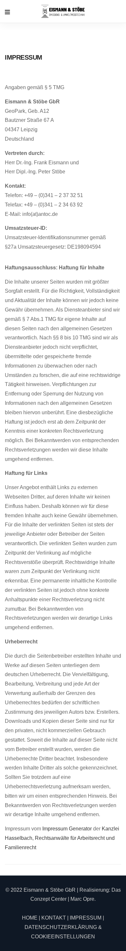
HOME (29, 918)
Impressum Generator (67, 828)
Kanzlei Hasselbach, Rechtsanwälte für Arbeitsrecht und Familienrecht (62, 838)
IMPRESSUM (85, 918)
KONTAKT (53, 918)
